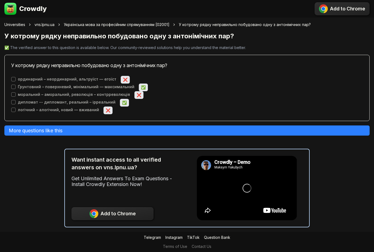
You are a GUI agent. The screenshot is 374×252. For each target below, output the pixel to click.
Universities (14, 24)
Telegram (152, 237)
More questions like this (35, 130)
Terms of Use (175, 246)
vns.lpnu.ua (44, 24)
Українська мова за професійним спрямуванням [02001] (116, 24)
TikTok (193, 237)
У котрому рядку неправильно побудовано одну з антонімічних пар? (245, 24)
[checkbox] (13, 79)
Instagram (174, 237)
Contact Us (201, 246)
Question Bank (217, 237)
